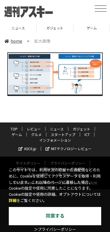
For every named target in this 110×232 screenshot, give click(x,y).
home (16, 41)
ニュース (57, 128)
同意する (55, 216)
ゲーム (83, 27)
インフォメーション (55, 139)
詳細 (12, 200)
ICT (87, 134)
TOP (14, 128)
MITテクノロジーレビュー (71, 148)
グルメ (36, 134)
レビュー (34, 128)
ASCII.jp (30, 148)
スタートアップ (63, 134)
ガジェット (46, 27)
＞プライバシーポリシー (55, 229)
